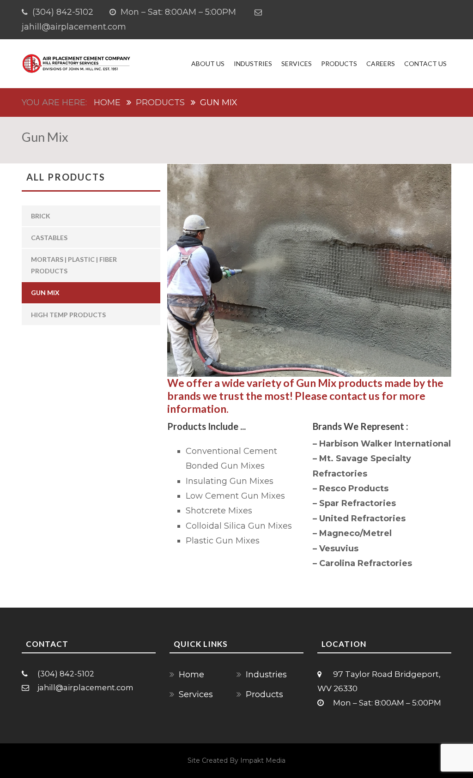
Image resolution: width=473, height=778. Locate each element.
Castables (49, 237)
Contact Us (425, 63)
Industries (253, 63)
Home (107, 102)
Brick (40, 216)
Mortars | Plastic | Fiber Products (74, 265)
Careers (380, 63)
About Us (207, 63)
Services (296, 63)
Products (339, 63)
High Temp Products (68, 315)
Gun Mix (45, 292)
